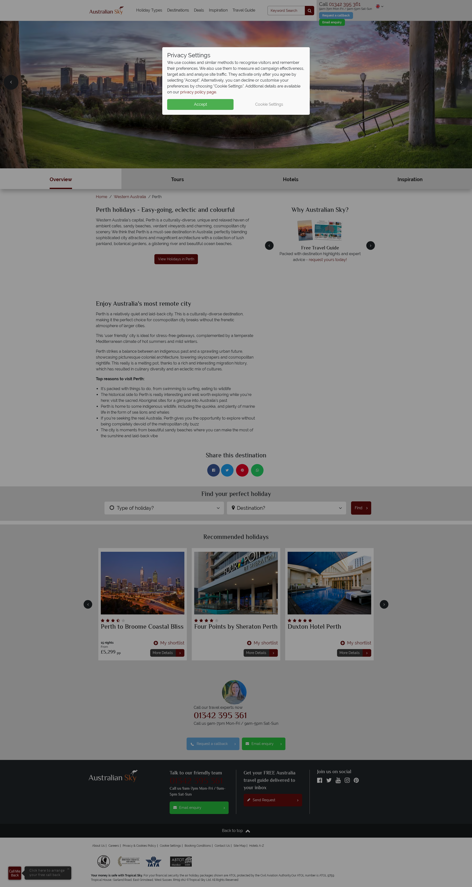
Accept (200, 104)
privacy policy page (198, 92)
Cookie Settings (269, 104)
